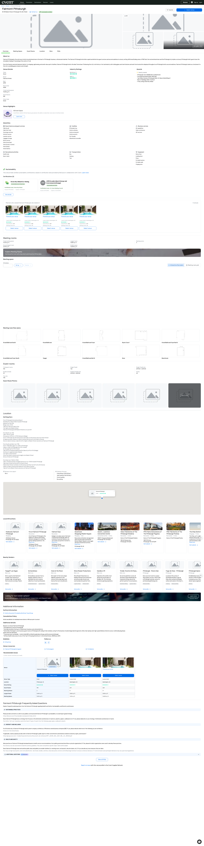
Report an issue (85, 765)
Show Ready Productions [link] (82, 571)
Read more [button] (31, 542)
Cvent (2, 6)
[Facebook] (48, 642)
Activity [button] (7, 583)
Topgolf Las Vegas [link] (11, 571)
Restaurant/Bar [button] (54, 583)
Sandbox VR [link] (101, 571)
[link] (14, 565)
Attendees (6, 263)
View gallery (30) (197, 46)
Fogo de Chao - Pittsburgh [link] (174, 571)
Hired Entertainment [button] (32, 583)
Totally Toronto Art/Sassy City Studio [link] (129, 571)
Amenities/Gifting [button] (123, 583)
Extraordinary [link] (32, 571)
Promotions (29, 2)
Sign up (196, 2)
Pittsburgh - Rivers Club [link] (151, 571)
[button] (61, 31)
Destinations (37, 2)
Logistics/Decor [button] (42, 583)
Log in (200, 2)
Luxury (51, 2)
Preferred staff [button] (85, 583)
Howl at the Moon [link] (57, 571)
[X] (45, 642)
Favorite (171, 10)
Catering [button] (168, 583)
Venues (22, 2)
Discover (45, 2)
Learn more (85, 172)
